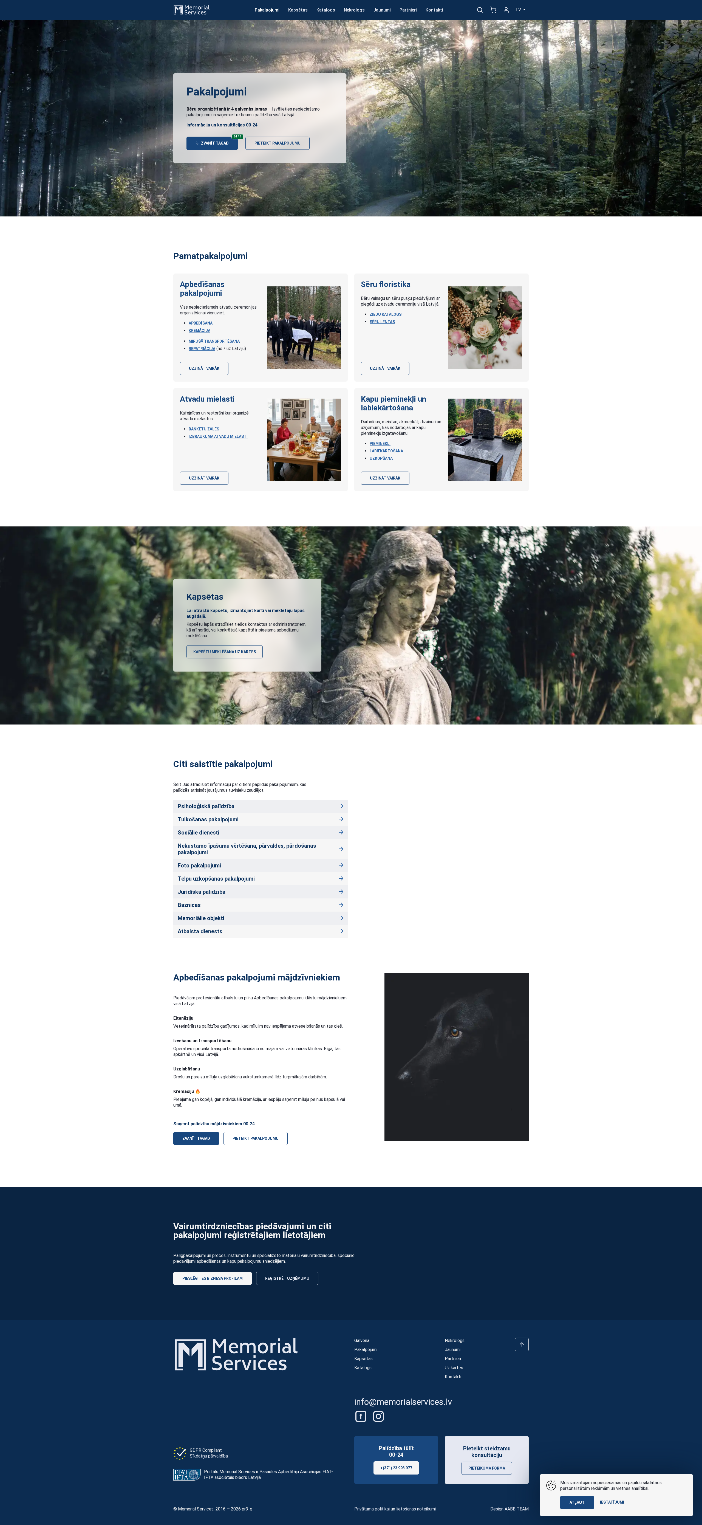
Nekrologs (354, 10)
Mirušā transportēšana (214, 341)
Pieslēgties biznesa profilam (212, 1278)
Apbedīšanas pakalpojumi (202, 289)
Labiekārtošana (386, 451)
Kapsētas (298, 10)
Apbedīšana (201, 323)
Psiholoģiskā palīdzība (206, 806)
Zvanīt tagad (219, 141)
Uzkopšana (381, 458)
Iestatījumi (612, 1502)
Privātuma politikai (372, 1509)
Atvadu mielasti (207, 399)
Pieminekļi (380, 443)
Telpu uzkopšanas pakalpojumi (216, 878)
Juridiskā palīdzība (201, 892)
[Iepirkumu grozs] (493, 9)
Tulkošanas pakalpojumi (208, 819)
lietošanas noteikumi (416, 1509)
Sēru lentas (382, 322)
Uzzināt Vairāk (204, 368)
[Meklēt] (479, 9)
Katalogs (325, 10)
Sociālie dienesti (198, 832)
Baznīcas (189, 905)
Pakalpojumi (267, 10)
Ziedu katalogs (385, 314)
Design (509, 1509)
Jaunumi (382, 10)
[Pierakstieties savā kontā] (506, 9)
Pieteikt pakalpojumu (277, 143)
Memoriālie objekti (201, 918)
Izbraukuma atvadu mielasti (218, 436)
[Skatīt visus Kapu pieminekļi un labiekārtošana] (485, 440)
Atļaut (577, 1502)
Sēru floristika (386, 284)
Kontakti (434, 10)
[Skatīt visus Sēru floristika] (485, 327)
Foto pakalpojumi (199, 865)
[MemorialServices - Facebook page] (361, 1416)
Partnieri (408, 10)
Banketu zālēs (204, 429)
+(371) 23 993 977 (396, 1468)
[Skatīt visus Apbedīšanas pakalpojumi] (304, 327)
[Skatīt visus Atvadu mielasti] (304, 440)
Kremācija (199, 330)
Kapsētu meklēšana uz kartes (224, 652)
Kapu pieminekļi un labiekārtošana (393, 403)
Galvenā (361, 1340)
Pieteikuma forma (486, 1468)
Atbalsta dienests (200, 931)
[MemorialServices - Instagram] (378, 1416)
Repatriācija (202, 348)
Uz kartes (454, 1367)
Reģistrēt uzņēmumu (287, 1278)
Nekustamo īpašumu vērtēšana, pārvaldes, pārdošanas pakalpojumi (247, 849)
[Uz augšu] (522, 1344)
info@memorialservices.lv (403, 1402)
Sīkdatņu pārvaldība (209, 1456)
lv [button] (519, 9)
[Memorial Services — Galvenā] (191, 9)
